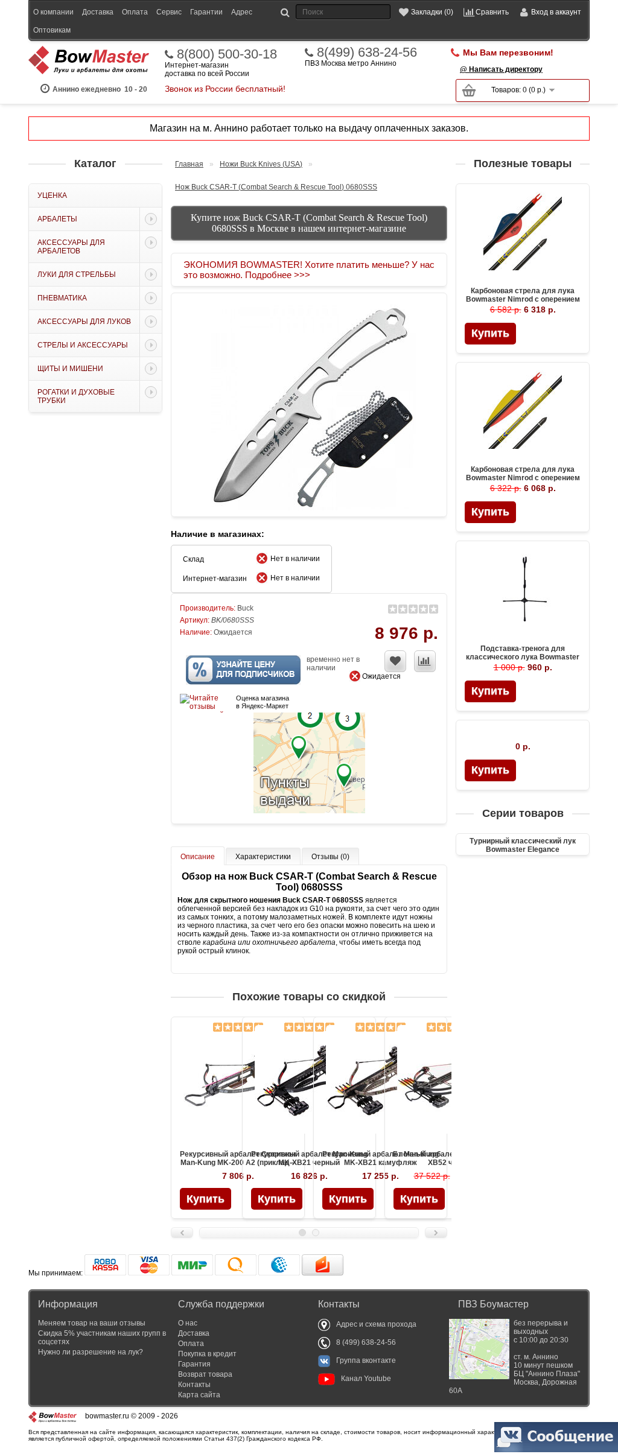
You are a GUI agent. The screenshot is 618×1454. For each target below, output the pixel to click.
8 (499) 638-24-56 (366, 1342)
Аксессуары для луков (84, 321)
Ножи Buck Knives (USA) (261, 164)
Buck (245, 608)
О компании (53, 12)
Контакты (194, 1384)
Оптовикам (52, 30)
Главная (189, 164)
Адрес (241, 12)
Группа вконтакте (366, 1360)
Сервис (169, 12)
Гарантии (206, 12)
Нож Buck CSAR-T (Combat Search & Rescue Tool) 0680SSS (276, 187)
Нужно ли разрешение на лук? (90, 1352)
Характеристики (263, 856)
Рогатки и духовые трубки (76, 396)
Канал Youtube (366, 1378)
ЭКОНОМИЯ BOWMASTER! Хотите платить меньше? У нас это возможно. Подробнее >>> (309, 269)
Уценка (52, 195)
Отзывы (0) (330, 856)
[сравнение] (425, 661)
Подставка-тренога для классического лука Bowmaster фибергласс (522, 657)
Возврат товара (205, 1374)
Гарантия (194, 1364)
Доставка (97, 12)
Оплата (135, 12)
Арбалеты (57, 219)
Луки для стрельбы (76, 274)
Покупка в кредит (207, 1354)
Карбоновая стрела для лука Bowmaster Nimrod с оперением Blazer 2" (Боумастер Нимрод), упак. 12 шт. (523, 303)
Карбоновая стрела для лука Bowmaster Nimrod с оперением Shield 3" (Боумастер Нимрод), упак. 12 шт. (523, 482)
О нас (187, 1323)
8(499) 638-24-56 (367, 52)
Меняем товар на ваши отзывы (91, 1323)
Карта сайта (199, 1395)
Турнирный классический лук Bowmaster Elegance (523, 845)
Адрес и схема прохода (376, 1324)
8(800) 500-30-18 (227, 54)
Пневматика (62, 298)
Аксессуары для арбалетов (71, 246)
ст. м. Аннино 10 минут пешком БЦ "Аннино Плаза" (514, 1357)
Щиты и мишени (70, 368)
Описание (197, 856)
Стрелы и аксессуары (82, 345)
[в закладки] (395, 661)
